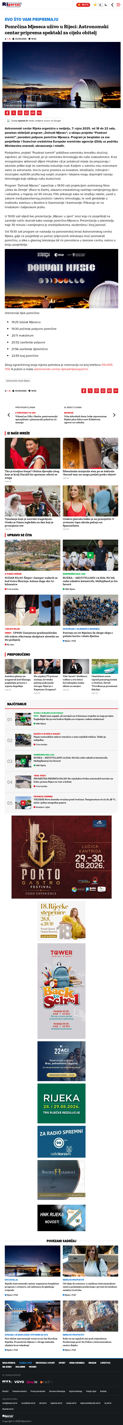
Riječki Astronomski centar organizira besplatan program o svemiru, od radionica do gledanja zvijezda (32, 1287)
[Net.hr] (7, 1382)
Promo (32, 1367)
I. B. (9, 38)
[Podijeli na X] (13, 112)
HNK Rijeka (70, 589)
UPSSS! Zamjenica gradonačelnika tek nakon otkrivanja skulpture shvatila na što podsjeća (32, 636)
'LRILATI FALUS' (12, 629)
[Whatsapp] (26, 112)
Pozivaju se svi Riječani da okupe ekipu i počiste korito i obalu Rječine (88, 634)
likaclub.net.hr (8, 1408)
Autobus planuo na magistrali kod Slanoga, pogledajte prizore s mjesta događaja (18, 681)
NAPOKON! (69, 412)
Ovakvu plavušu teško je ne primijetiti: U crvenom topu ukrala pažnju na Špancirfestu (88, 522)
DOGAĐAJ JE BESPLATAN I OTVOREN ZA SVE (26, 1335)
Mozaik (92, 1363)
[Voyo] (19, 1382)
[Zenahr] (32, 1382)
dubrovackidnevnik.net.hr (90, 1403)
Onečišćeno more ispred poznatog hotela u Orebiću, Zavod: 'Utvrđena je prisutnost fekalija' (104, 683)
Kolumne (20, 1367)
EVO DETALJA (11, 1280)
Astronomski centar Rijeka (18, 380)
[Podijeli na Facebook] (7, 112)
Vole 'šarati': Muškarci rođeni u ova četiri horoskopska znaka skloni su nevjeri (75, 681)
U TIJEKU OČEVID (13, 574)
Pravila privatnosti (38, 1391)
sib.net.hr (43, 1403)
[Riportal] (12, 5)
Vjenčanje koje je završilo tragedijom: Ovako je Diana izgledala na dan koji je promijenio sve (29, 522)
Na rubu (10, 644)
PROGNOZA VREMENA (43, 796)
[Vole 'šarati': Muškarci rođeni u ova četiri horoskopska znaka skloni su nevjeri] (76, 666)
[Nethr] (46, 1382)
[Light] (95, 5)
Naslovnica (8, 1363)
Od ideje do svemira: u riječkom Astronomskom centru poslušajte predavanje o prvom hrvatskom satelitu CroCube (90, 1287)
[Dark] (106, 5)
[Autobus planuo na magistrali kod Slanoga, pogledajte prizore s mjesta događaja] (18, 666)
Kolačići (5, 1391)
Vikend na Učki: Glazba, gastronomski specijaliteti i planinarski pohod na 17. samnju (36, 419)
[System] (100, 5)
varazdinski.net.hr (28, 1403)
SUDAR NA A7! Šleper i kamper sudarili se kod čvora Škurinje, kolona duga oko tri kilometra (31, 581)
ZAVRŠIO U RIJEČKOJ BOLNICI (47, 733)
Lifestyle (105, 1363)
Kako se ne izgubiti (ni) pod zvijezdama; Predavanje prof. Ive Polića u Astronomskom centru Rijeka (87, 1342)
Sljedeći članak (114, 415)
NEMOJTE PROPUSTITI (73, 1280)
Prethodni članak (9, 415)
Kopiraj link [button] (39, 112)
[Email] (32, 112)
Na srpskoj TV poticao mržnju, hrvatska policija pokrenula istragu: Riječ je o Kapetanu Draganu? (46, 683)
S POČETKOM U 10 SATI (25, 412)
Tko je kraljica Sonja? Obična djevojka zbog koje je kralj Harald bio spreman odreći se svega (32, 474)
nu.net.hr (107, 1403)
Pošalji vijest (91, 1391)
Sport (62, 1363)
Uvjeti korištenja (75, 1391)
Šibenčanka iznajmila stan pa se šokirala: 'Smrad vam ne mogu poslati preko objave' (89, 472)
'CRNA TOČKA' (40, 775)
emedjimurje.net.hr (9, 1403)
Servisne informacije (57, 1391)
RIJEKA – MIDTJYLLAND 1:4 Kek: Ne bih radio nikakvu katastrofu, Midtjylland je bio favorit (90, 581)
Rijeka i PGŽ (70, 640)
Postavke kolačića (19, 1391)
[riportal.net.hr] (8, 1416)
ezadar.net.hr (71, 1403)
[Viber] (20, 112)
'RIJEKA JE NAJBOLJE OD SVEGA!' (48, 712)
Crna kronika (12, 589)
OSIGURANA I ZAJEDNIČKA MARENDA (81, 629)
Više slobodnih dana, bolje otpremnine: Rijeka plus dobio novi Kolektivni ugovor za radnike (85, 419)
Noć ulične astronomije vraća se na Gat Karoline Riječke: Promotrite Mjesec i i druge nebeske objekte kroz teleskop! (31, 1342)
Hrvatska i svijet (43, 807)
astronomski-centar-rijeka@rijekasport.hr (61, 369)
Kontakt (103, 1391)
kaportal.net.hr (56, 1403)
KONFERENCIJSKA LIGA (74, 574)
